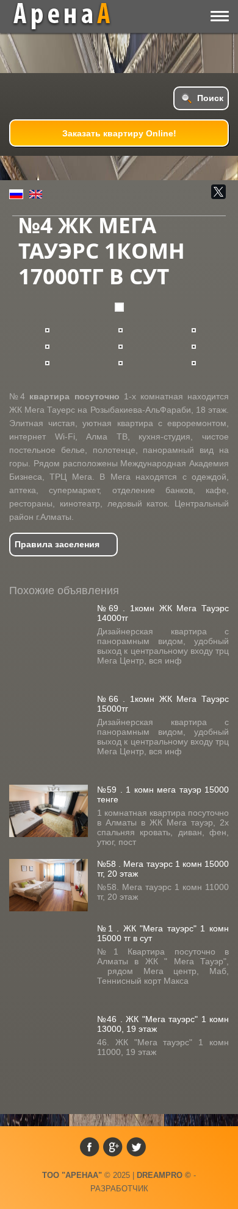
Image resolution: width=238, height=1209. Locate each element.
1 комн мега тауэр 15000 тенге (163, 794)
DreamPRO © (164, 1175)
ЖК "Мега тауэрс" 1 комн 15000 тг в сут (163, 933)
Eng (36, 194)
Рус (16, 194)
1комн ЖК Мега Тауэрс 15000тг (163, 703)
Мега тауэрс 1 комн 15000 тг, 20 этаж (163, 868)
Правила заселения (57, 544)
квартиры (71, 16)
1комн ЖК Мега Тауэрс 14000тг (163, 613)
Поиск (210, 98)
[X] (218, 191)
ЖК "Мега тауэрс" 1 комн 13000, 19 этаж (163, 1024)
